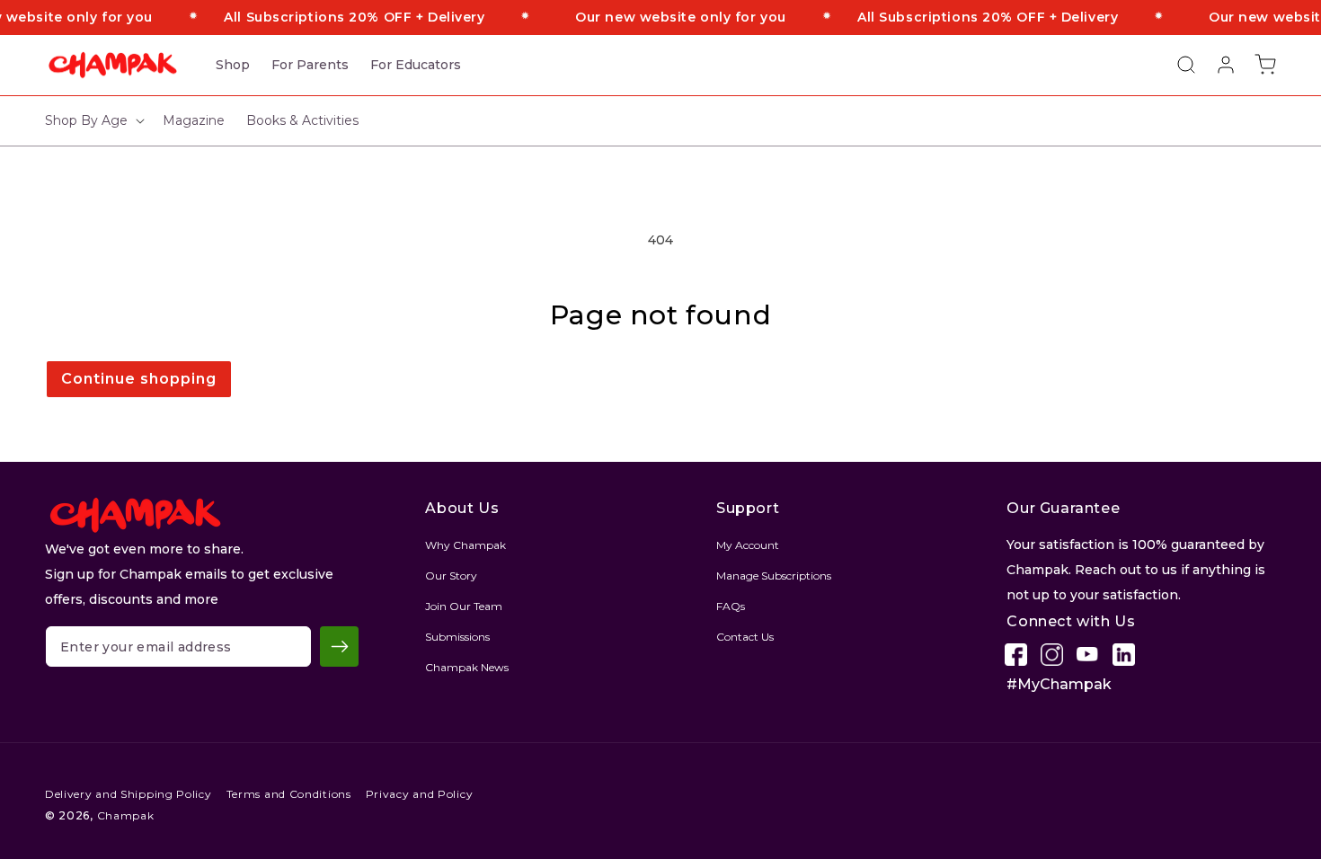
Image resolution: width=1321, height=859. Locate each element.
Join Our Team (463, 606)
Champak (126, 815)
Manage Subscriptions (773, 575)
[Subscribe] (339, 646)
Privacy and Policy (420, 794)
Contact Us (745, 636)
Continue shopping (139, 378)
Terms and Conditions (288, 794)
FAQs (730, 606)
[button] (1177, 64)
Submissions (457, 636)
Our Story (451, 575)
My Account (747, 545)
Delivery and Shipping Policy (128, 794)
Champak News (467, 667)
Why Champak (465, 545)
